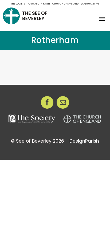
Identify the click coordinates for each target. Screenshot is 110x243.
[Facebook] (47, 102)
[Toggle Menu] (101, 19)
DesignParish (84, 141)
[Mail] (63, 102)
